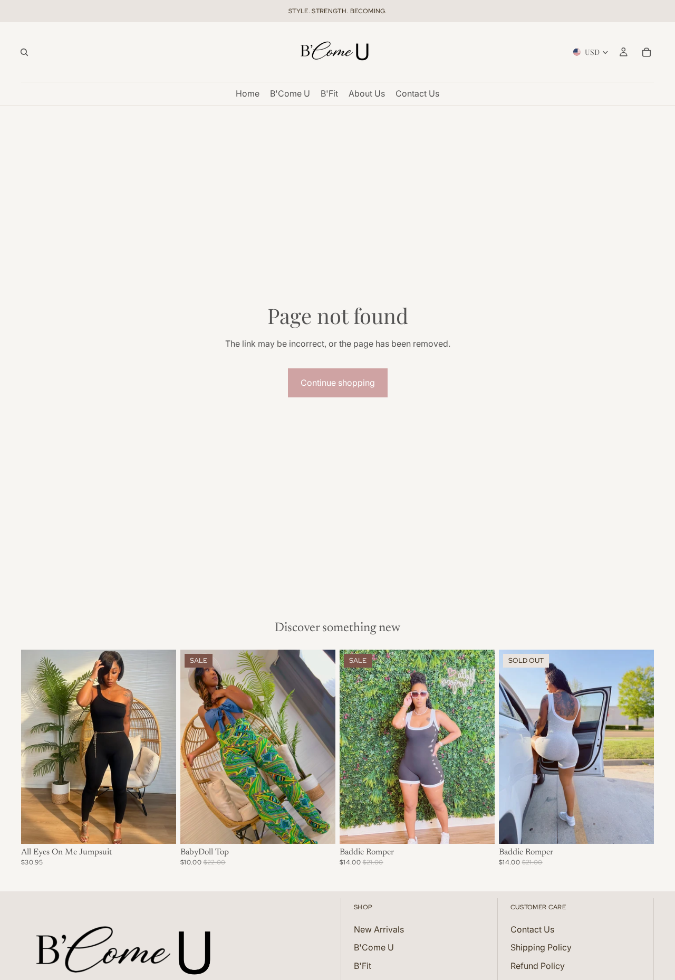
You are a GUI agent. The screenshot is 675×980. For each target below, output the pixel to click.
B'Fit (362, 965)
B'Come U (374, 947)
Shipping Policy (541, 947)
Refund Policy (537, 965)
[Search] (24, 52)
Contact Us (532, 929)
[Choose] (159, 827)
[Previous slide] (37, 746)
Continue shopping (338, 382)
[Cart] (646, 52)
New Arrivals (379, 929)
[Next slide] (160, 746)
